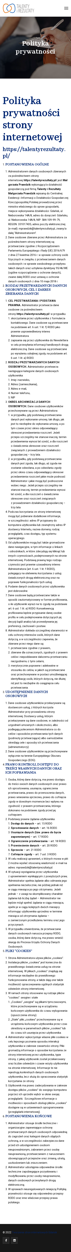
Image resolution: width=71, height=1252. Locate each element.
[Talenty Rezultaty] (19, 8)
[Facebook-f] (6, 1240)
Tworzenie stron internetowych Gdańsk (35, 1232)
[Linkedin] (14, 1240)
